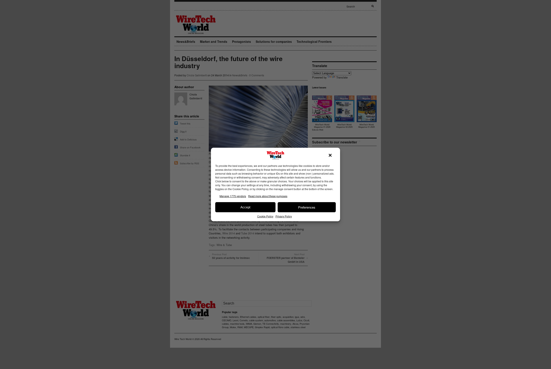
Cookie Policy (265, 216)
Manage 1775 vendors (233, 196)
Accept (245, 207)
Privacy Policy (284, 216)
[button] (330, 155)
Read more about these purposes (267, 196)
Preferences (306, 207)
